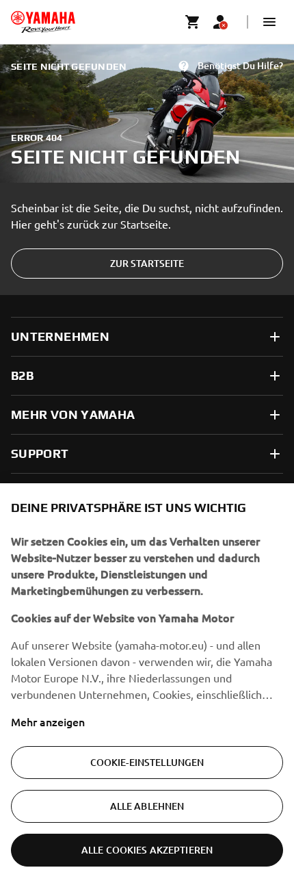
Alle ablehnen (147, 805)
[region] (147, 683)
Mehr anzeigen (48, 721)
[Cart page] (193, 22)
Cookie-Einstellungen (147, 762)
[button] (269, 22)
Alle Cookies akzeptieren (147, 849)
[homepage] (43, 22)
